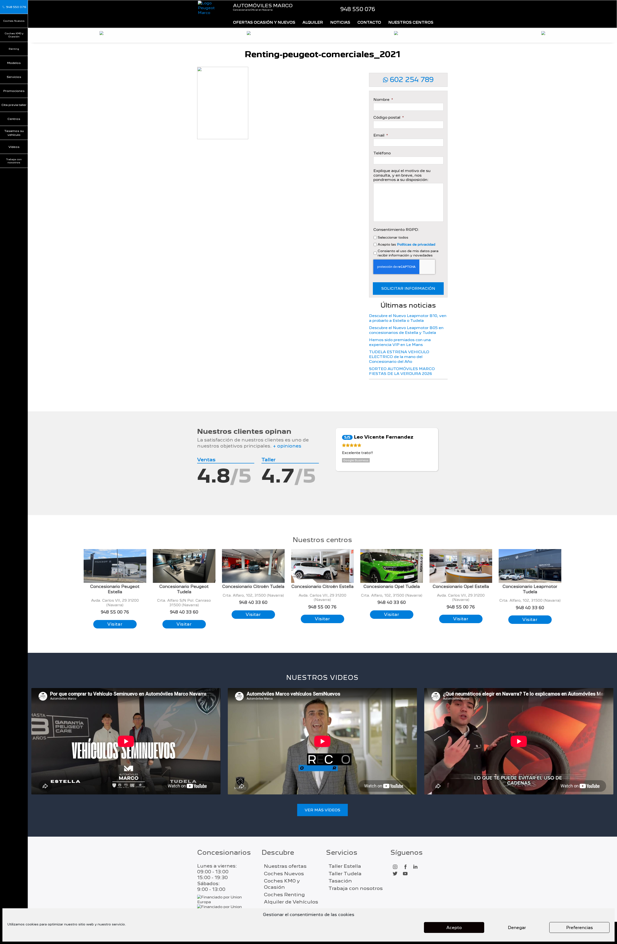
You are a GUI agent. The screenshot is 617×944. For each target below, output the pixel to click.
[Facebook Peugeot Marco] (405, 867)
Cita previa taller (14, 105)
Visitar (114, 624)
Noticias (340, 22)
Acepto (454, 927)
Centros (13, 119)
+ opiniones (287, 446)
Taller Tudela (345, 873)
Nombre (383, 99)
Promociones (14, 91)
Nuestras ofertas (285, 866)
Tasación (340, 881)
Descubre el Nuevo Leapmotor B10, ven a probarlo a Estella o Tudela (407, 318)
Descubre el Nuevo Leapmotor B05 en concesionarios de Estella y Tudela (406, 330)
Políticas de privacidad (416, 244)
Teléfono (382, 153)
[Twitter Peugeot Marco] (395, 874)
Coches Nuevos (14, 20)
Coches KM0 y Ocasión (14, 35)
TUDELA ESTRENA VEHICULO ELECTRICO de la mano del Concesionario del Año (399, 357)
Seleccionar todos (393, 237)
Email (380, 135)
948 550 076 (357, 9)
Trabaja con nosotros (14, 161)
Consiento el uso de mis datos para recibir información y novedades (408, 253)
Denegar (517, 927)
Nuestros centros (410, 22)
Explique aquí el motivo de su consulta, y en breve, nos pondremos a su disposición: (401, 175)
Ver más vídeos (322, 810)
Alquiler (312, 22)
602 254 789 (411, 80)
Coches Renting (284, 894)
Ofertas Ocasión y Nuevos (264, 22)
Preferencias (579, 927)
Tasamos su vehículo (14, 133)
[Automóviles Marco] (211, 8)
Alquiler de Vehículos (291, 902)
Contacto (369, 22)
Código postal (388, 117)
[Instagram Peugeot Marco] (395, 867)
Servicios (14, 77)
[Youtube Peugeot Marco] (405, 874)
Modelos (14, 63)
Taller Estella (345, 866)
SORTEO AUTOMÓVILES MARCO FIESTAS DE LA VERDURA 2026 (402, 371)
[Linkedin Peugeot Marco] (415, 867)
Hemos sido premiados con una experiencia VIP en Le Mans (400, 342)
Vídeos (14, 147)
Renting (14, 48)
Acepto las (406, 244)
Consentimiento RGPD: (396, 229)
